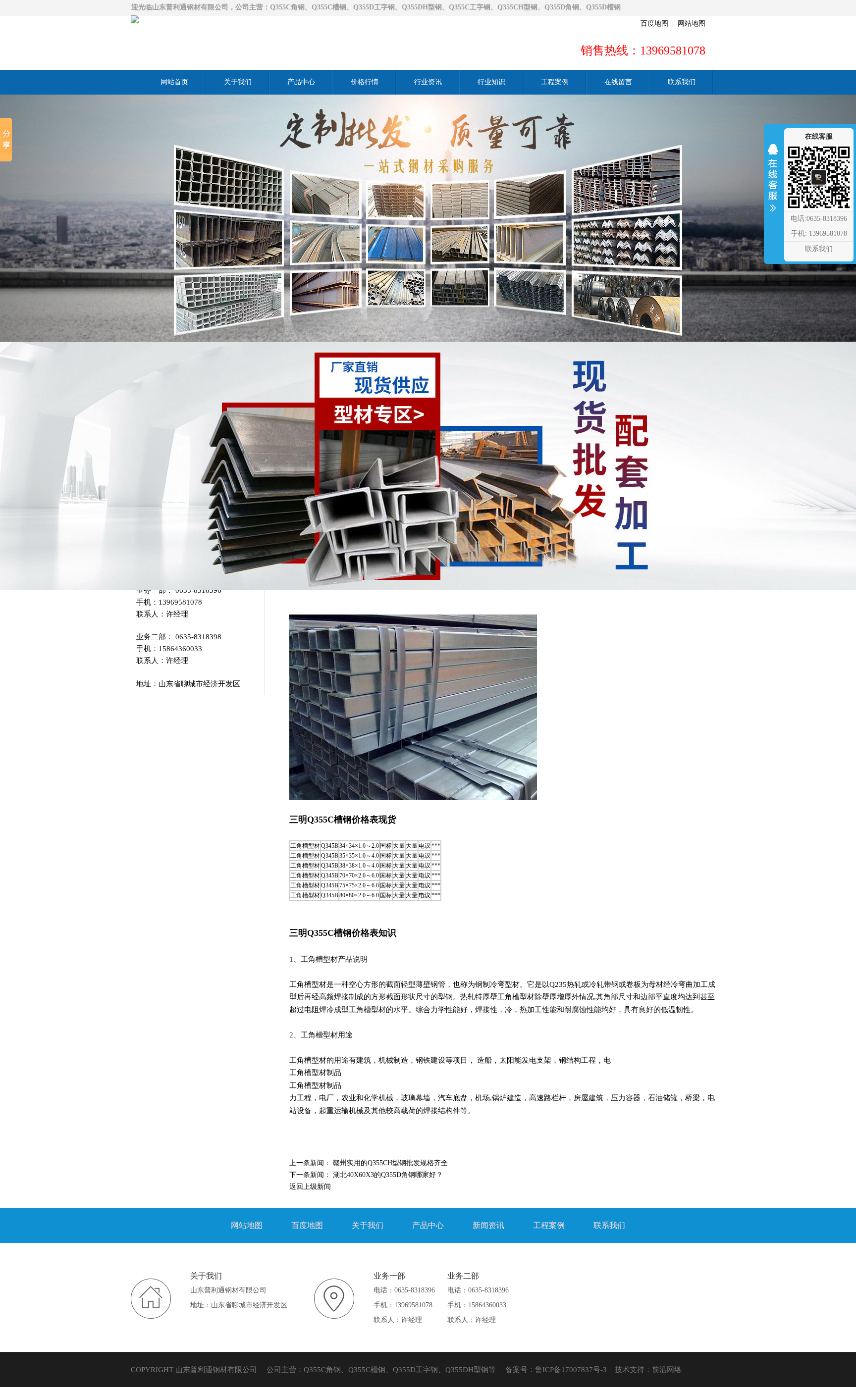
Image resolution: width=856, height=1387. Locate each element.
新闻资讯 (488, 1225)
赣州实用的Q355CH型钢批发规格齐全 (390, 1163)
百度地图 (654, 23)
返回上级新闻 (310, 1186)
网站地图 (691, 23)
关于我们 (367, 1225)
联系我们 (609, 1225)
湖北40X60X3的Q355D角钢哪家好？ (388, 1175)
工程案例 (549, 1225)
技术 (622, 1370)
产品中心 (428, 1225)
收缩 (773, 184)
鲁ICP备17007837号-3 (571, 1370)
